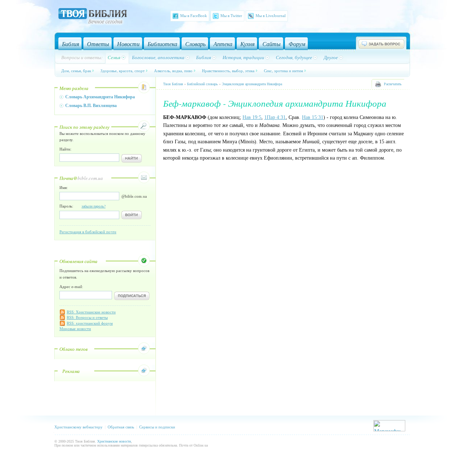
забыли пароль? (93, 206)
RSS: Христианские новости (91, 312)
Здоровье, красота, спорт (122, 70)
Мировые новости (75, 328)
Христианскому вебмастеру (78, 427)
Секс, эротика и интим (283, 70)
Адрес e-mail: (71, 286)
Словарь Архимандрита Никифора (100, 96)
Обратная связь (121, 427)
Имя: (63, 187)
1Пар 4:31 (275, 117)
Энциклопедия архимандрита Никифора (252, 84)
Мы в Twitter (231, 15)
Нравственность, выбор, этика (228, 70)
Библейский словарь (202, 84)
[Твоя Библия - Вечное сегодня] (92, 17)
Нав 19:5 (252, 117)
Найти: (65, 149)
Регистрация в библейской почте (87, 232)
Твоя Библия (173, 84)
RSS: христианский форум (90, 323)
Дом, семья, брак (76, 70)
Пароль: (82, 206)
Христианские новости (114, 441)
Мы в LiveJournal (271, 15)
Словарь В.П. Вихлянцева (91, 105)
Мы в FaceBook (193, 15)
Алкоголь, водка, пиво (173, 70)
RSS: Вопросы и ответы (87, 317)
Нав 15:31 (312, 117)
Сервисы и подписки (157, 427)
